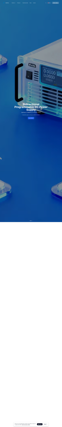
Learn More (31, 118)
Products (18, 2)
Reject (45, 424)
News (30, 2)
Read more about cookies (26, 424)
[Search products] (46, 3)
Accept (40, 424)
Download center (25, 2)
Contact (34, 2)
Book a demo (55, 2)
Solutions (13, 2)
